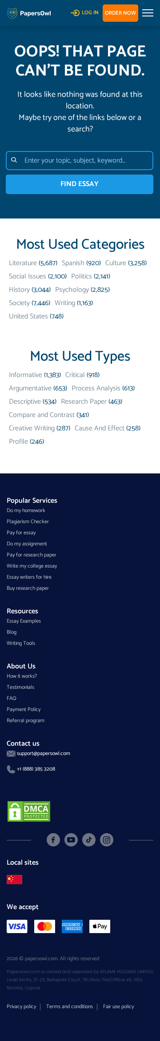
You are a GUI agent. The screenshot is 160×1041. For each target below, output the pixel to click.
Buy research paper (28, 588)
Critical (75, 375)
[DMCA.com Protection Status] (29, 811)
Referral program (25, 720)
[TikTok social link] (89, 840)
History (19, 290)
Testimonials (20, 687)
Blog (11, 632)
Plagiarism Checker (28, 521)
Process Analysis (96, 388)
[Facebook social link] (53, 839)
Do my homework (26, 510)
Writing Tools (21, 643)
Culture (115, 263)
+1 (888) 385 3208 (36, 769)
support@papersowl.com (43, 753)
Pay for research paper (31, 555)
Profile (18, 442)
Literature (23, 263)
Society (19, 303)
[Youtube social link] (71, 839)
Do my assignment (27, 544)
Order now (120, 13)
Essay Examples (24, 621)
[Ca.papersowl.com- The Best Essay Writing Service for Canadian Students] (14, 879)
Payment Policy (23, 709)
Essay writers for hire (29, 577)
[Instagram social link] (106, 839)
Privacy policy (21, 1006)
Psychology (72, 290)
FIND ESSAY (79, 184)
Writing (65, 303)
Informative (25, 375)
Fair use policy (118, 1006)
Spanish (73, 263)
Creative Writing (32, 428)
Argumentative (30, 388)
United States (28, 316)
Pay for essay (21, 532)
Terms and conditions (69, 1006)
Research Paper (84, 402)
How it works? (22, 676)
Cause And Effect (99, 428)
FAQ (11, 698)
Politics (81, 276)
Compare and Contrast (42, 415)
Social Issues (27, 276)
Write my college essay (32, 566)
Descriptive (25, 402)
